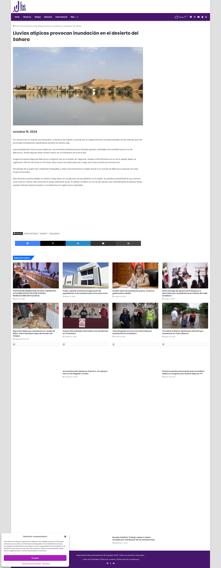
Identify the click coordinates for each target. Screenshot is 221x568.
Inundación (43, 233)
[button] (65, 536)
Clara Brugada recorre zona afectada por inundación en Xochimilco (132, 332)
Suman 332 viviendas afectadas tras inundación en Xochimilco (85, 332)
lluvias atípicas (54, 233)
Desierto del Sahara (30, 233)
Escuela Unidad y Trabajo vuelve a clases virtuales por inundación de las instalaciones (133, 538)
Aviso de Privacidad (91, 559)
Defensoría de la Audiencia (127, 559)
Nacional (48, 17)
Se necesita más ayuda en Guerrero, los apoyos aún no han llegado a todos (85, 372)
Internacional (61, 17)
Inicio (17, 17)
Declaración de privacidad (31, 563)
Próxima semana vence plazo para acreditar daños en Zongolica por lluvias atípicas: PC (183, 372)
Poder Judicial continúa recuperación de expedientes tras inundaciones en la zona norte (85, 292)
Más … (73, 17)
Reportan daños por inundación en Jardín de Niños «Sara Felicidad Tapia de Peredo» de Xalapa (34, 333)
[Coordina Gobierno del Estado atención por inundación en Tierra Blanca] (185, 316)
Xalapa (38, 17)
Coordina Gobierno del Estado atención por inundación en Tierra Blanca (182, 332)
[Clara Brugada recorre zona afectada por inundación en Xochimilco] (135, 316)
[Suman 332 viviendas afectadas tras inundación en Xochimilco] (86, 316)
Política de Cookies (107, 559)
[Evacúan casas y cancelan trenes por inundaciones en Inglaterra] (36, 439)
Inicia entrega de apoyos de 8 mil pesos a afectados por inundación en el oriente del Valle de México (184, 293)
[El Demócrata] (19, 6)
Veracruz (27, 17)
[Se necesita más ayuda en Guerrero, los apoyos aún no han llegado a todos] (86, 356)
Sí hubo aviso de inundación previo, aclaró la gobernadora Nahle (133, 292)
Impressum (46, 563)
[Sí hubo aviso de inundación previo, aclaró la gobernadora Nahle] (135, 275)
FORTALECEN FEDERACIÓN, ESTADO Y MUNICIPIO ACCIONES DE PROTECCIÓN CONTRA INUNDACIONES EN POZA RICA (34, 293)
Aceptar (35, 558)
